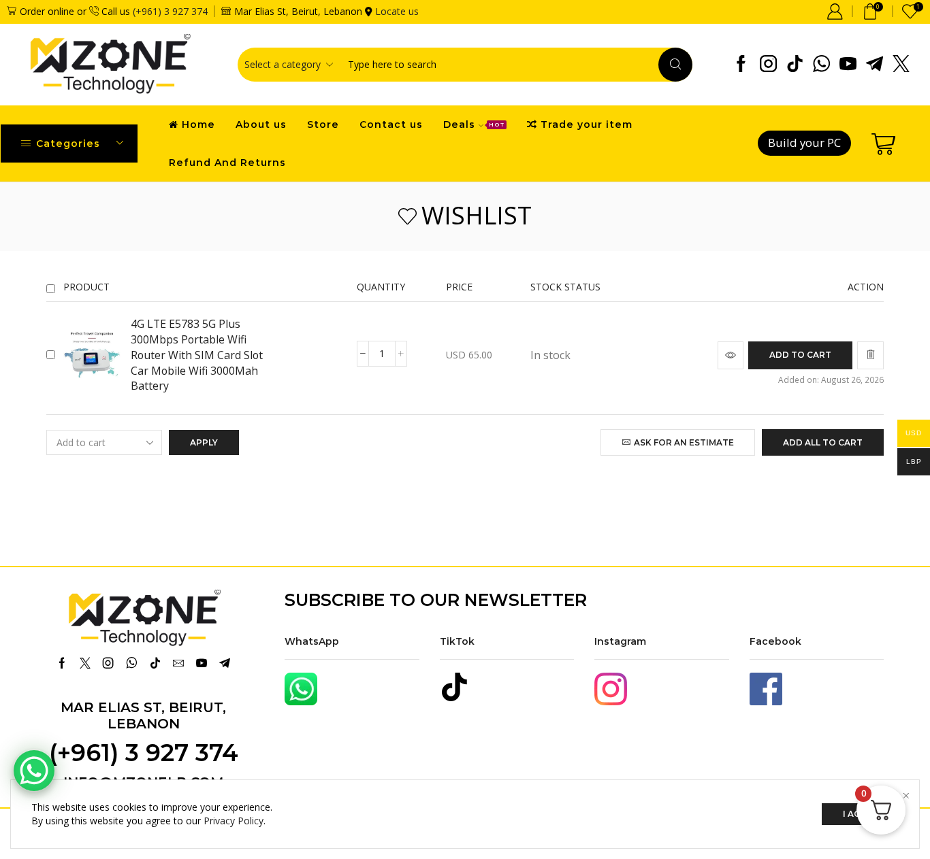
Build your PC (804, 142)
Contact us (391, 124)
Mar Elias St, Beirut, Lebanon (143, 715)
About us (261, 124)
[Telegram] (874, 64)
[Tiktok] (794, 64)
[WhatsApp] (821, 64)
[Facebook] (741, 64)
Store (323, 124)
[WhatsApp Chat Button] (34, 770)
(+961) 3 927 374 (170, 11)
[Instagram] (768, 64)
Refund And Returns (227, 162)
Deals (473, 124)
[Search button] (675, 65)
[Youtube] (847, 64)
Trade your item (586, 124)
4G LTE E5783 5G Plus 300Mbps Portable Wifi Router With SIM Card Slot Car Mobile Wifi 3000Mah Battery (197, 354)
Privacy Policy (233, 820)
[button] (800, 355)
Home (198, 124)
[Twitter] (901, 64)
